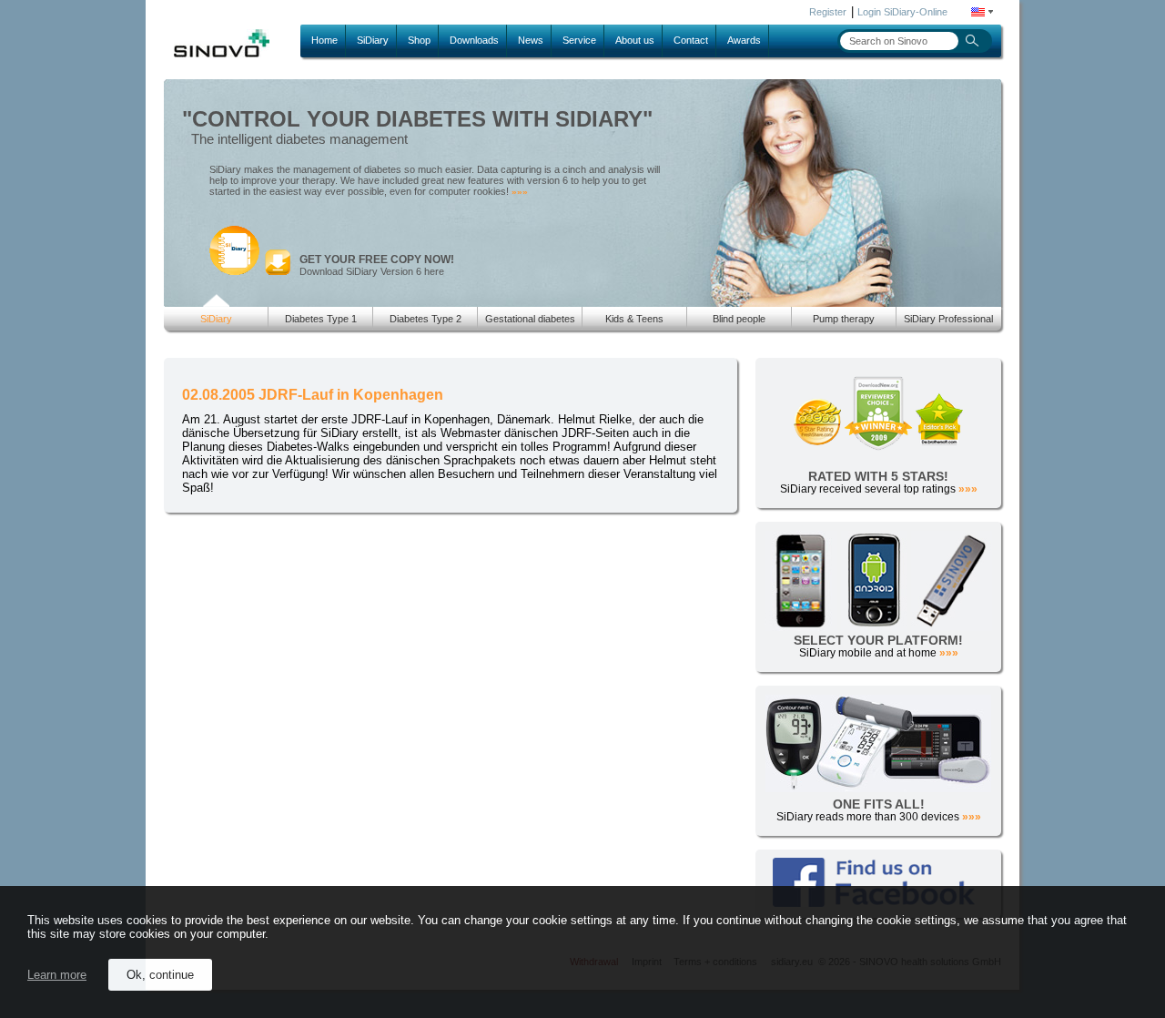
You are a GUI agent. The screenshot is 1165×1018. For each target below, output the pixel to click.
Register (827, 11)
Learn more (56, 975)
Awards (744, 40)
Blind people (739, 318)
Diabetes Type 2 (425, 318)
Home (324, 40)
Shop (419, 40)
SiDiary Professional (948, 318)
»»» (520, 192)
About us (634, 40)
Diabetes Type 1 (321, 318)
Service (579, 40)
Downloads (474, 40)
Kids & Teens (634, 318)
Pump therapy (844, 318)
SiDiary (373, 40)
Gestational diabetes (530, 318)
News (530, 40)
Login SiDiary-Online (902, 11)
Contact (691, 40)
